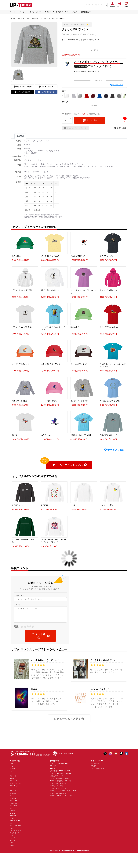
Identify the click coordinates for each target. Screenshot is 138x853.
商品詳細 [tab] (20, 136)
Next (126, 95)
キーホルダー (13, 793)
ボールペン (13, 798)
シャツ (12, 771)
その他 (12, 845)
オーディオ (13, 815)
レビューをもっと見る (67, 718)
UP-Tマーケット (15, 18)
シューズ (12, 810)
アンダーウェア (14, 833)
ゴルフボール (13, 805)
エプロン (12, 828)
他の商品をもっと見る (116, 450)
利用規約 (93, 766)
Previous (63, 95)
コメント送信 (38, 636)
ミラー (12, 808)
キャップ (12, 823)
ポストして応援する (24, 92)
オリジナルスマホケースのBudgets (60, 773)
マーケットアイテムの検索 (30, 18)
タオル (12, 778)
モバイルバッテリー (15, 783)
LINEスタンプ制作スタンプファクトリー (62, 781)
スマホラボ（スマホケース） (58, 788)
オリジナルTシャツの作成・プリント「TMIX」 (63, 791)
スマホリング (13, 786)
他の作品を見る (117, 84)
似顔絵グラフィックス (56, 776)
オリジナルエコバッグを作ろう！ (60, 793)
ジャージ (12, 838)
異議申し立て (121, 128)
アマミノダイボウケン (101, 66)
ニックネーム (19, 595)
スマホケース (13, 781)
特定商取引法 (95, 763)
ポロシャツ (13, 768)
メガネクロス (13, 803)
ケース (12, 818)
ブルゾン (12, 840)
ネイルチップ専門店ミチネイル (59, 778)
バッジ (12, 796)
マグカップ (13, 791)
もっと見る (94, 50)
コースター (13, 813)
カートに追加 (92, 120)
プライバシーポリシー (97, 768)
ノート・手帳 (13, 800)
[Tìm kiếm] (106, 5)
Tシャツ (12, 12)
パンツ (12, 773)
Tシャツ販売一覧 (45, 18)
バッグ (74, 12)
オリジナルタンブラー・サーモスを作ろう (62, 796)
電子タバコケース (15, 820)
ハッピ (12, 835)
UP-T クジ (53, 768)
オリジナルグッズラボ (56, 786)
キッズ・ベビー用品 (15, 825)
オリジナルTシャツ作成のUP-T (59, 763)
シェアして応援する (47, 92)
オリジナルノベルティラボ (58, 783)
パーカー (23, 12)
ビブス (12, 843)
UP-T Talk (53, 766)
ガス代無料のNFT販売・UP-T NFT (60, 771)
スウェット (13, 776)
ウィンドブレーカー (15, 830)
